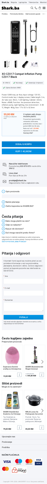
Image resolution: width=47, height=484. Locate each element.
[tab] (23, 191)
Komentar (8, 300)
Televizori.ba (33, 2)
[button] (42, 361)
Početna (4, 14)
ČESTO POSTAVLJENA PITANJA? (14, 241)
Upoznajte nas (8, 436)
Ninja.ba (14, 2)
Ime (6, 276)
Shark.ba (5, 2)
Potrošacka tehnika (16, 14)
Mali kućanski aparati (33, 14)
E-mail (7, 288)
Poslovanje (7, 442)
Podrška (6, 447)
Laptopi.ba (23, 2)
